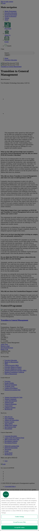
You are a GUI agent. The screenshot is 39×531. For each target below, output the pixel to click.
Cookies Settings (19, 516)
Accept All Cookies (19, 527)
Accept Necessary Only (19, 522)
